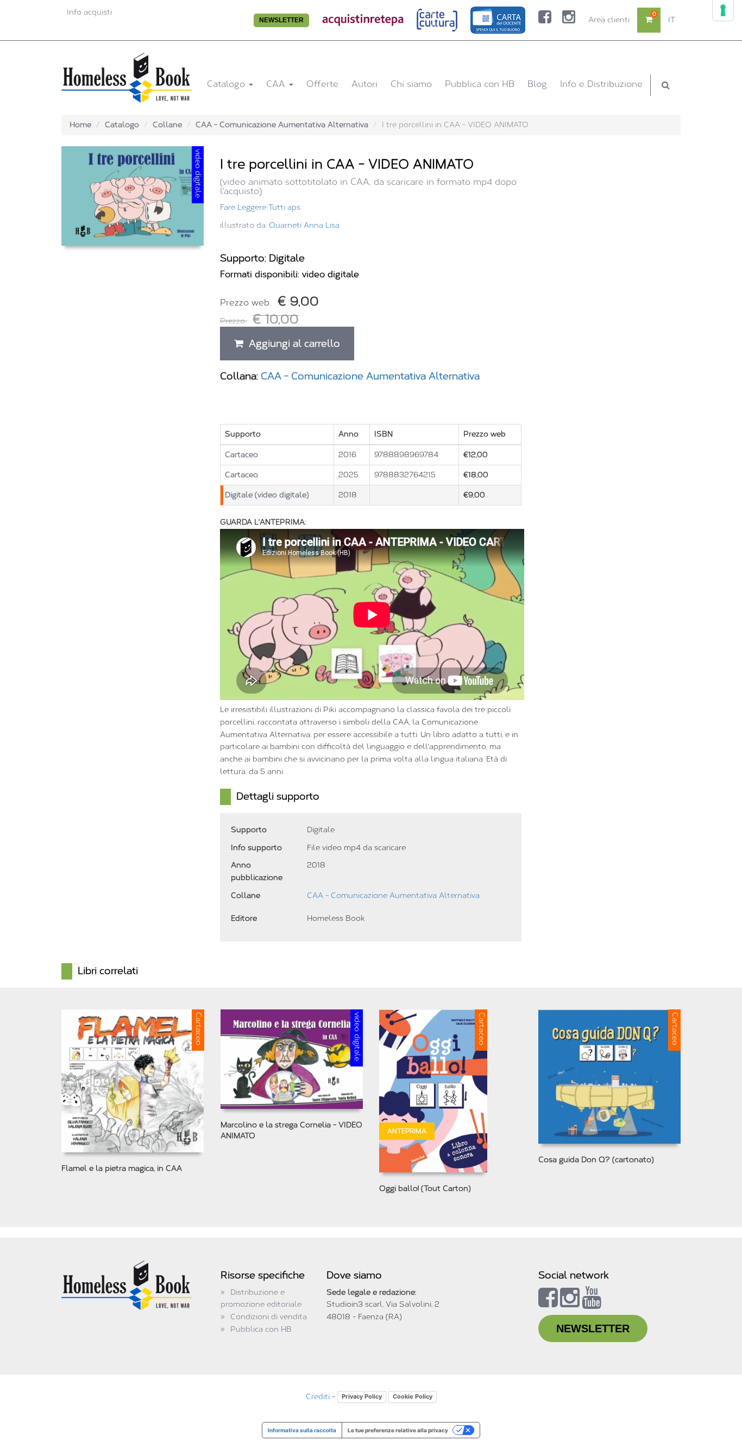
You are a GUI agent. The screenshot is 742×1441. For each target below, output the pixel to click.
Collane (167, 124)
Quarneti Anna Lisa (304, 225)
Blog (537, 84)
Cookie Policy (412, 1396)
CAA (277, 84)
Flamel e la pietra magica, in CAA (121, 1168)
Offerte (322, 84)
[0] (648, 19)
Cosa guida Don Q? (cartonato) (596, 1159)
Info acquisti (89, 12)
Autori (364, 84)
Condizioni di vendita (268, 1316)
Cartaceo (241, 454)
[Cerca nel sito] (666, 85)
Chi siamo (411, 84)
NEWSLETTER (281, 20)
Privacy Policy (362, 1396)
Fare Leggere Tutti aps (260, 207)
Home (80, 124)
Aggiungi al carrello (291, 344)
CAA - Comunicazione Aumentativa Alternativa (282, 124)
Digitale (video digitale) (267, 495)
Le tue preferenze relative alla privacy (398, 1430)
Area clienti (609, 19)
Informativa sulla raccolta (302, 1430)
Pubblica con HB (479, 84)
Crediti (318, 1396)
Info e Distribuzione (601, 84)
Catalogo (227, 84)
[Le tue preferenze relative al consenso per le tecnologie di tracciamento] (723, 10)
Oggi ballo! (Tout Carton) (425, 1188)
